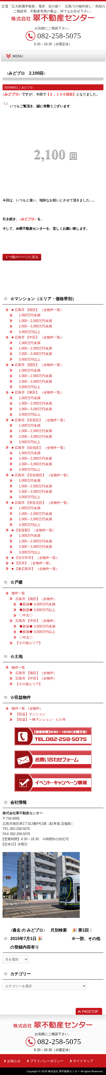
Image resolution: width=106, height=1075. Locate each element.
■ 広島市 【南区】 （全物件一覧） (38, 310)
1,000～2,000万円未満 (33, 321)
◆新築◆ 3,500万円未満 (37, 604)
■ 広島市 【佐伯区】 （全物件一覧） (39, 448)
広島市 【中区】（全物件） (36, 621)
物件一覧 (18, 593)
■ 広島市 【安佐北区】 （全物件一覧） (41, 503)
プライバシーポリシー (47, 1061)
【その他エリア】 (28, 643)
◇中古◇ (26, 615)
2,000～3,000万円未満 (33, 326)
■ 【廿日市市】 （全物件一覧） (35, 558)
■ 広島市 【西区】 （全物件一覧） (38, 365)
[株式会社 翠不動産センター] (53, 19)
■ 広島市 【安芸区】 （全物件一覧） (39, 420)
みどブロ (27, 87)
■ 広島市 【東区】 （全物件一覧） (38, 392)
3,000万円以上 (27, 332)
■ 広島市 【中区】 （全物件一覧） (38, 337)
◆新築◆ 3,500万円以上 (37, 610)
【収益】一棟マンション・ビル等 (40, 719)
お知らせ (14, 1061)
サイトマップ (83, 1061)
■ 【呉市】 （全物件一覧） (32, 563)
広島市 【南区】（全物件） (36, 599)
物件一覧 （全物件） (27, 708)
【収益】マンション (30, 714)
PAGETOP (90, 1012)
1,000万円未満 (27, 315)
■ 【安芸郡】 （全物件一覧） (34, 530)
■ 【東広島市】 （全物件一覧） (35, 569)
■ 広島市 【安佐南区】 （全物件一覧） (41, 475)
